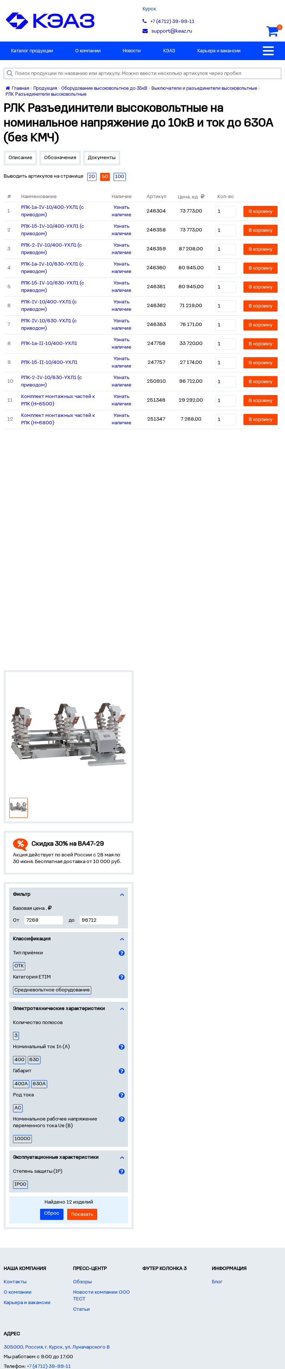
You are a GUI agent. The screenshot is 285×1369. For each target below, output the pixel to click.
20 (92, 177)
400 (19, 1060)
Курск (149, 9)
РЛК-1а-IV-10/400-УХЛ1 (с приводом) (52, 211)
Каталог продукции (32, 51)
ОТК (19, 966)
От (16, 920)
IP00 (20, 1184)
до (72, 920)
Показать (82, 1214)
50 (105, 177)
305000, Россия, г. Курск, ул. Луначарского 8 (57, 1347)
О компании (88, 51)
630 (34, 1060)
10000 (22, 1139)
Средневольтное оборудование (52, 990)
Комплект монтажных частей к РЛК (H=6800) (58, 419)
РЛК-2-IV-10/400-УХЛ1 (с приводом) (51, 249)
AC (17, 1108)
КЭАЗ (169, 51)
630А (39, 1084)
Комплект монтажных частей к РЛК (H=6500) (58, 400)
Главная (20, 88)
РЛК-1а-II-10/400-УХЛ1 (49, 343)
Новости (132, 51)
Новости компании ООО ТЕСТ (101, 1296)
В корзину (260, 211)
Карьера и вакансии (218, 51)
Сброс (51, 1213)
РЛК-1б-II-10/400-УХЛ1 (49, 362)
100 (119, 177)
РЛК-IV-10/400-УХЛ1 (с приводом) (49, 305)
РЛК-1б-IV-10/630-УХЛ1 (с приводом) (52, 286)
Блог (217, 1282)
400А (21, 1084)
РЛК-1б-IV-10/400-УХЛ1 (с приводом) (52, 230)
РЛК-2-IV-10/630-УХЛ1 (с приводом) (51, 381)
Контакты (15, 1282)
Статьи (81, 1309)
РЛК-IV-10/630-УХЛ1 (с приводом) (49, 324)
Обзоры (82, 1282)
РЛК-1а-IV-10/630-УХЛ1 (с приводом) (52, 267)
